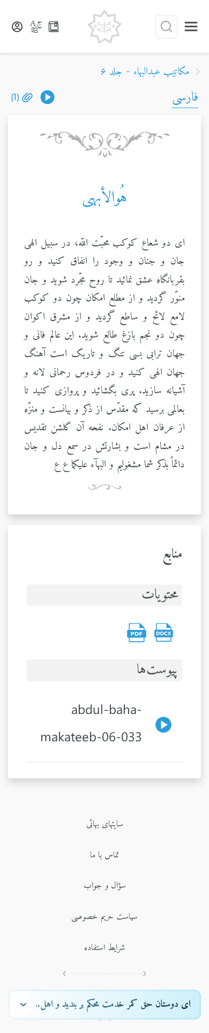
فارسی (185, 97)
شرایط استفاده (104, 947)
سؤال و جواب (105, 885)
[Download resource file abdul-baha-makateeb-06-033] (47, 97)
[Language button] (36, 26)
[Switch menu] (191, 26)
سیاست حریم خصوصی (104, 916)
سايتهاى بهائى (104, 824)
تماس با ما (104, 855)
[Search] (166, 27)
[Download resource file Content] (163, 632)
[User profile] (17, 26)
